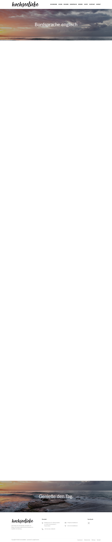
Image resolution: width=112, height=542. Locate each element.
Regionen (66, 4)
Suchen (60, 4)
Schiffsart (92, 4)
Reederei (80, 4)
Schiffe (86, 4)
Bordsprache (73, 4)
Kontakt (98, 4)
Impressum (80, 540)
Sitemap (93, 540)
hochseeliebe (53, 4)
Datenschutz (87, 540)
